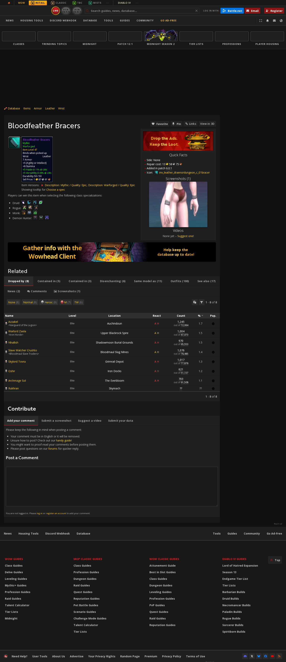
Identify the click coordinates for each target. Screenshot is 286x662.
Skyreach (114, 388)
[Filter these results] (201, 302)
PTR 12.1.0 (65, 10)
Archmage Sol (17, 380)
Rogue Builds (231, 618)
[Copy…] (195, 302)
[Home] (26, 11)
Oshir (11, 371)
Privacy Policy (171, 656)
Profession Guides (17, 592)
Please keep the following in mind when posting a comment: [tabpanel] (51, 471)
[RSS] (279, 656)
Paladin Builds (232, 612)
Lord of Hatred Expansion (240, 565)
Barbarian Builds (233, 592)
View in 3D (207, 124)
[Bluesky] (259, 656)
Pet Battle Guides (86, 605)
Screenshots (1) (178, 178)
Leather (50, 108)
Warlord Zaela (17, 331)
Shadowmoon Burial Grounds (114, 342)
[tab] (18, 281)
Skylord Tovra (17, 361)
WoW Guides (14, 559)
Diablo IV (128, 2)
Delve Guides (14, 572)
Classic (61, 2)
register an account (56, 513)
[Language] (281, 21)
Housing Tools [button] (31, 20)
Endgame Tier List (235, 579)
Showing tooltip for (33, 189)
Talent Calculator (17, 605)
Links (192, 124)
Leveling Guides (16, 579)
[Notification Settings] (267, 21)
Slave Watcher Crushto (22, 350)
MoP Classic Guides (88, 559)
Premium (151, 656)
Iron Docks (114, 371)
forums (52, 448)
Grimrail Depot (114, 361)
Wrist (61, 108)
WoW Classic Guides (164, 559)
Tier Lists (11, 612)
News (10, 20)
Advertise (76, 656)
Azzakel (13, 322)
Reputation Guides (87, 598)
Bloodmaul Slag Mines (114, 352)
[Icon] (14, 143)
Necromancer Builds (236, 605)
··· (107, 2)
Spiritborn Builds (233, 631)
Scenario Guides (85, 612)
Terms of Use (195, 656)
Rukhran (13, 388)
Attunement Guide (162, 565)
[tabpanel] (112, 348)
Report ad (278, 524)
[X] (252, 656)
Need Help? (19, 656)
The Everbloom (114, 380)
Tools (217, 533)
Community (145, 20)
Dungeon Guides (85, 579)
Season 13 (229, 572)
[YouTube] (272, 656)
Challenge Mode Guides (90, 618)
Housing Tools (28, 533)
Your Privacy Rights (101, 656)
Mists (97, 2)
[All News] (9, 3)
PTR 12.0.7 (77, 10)
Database (90, 20)
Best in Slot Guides (162, 572)
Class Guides (14, 565)
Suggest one (185, 236)
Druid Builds (230, 598)
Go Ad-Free (169, 20)
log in (39, 513)
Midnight (11, 618)
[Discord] (245, 656)
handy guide (63, 440)
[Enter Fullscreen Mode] (261, 21)
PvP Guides (157, 605)
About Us (58, 656)
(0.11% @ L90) (39, 169)
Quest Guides (83, 592)
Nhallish (13, 342)
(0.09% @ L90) (44, 172)
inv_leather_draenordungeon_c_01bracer (184, 172)
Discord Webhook (63, 20)
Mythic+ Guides (15, 585)
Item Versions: (30, 185)
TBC (79, 2)
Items (27, 108)
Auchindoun (114, 323)
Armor (38, 108)
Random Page (130, 656)
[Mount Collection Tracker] (112, 252)
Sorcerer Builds (232, 625)
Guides (125, 20)
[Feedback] (274, 21)
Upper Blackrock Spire (114, 333)
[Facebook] (265, 656)
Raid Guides (13, 598)
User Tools (39, 656)
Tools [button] (108, 20)
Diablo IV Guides (234, 559)
